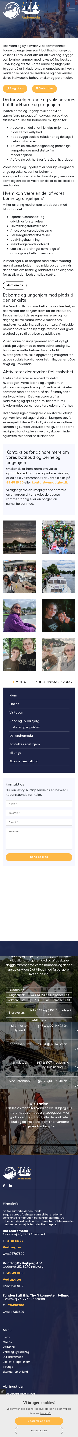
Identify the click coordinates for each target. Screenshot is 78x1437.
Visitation (16, 712)
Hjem (13, 695)
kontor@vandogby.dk (50, 482)
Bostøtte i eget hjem (24, 744)
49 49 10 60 (15, 482)
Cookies (3, 1391)
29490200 (16, 1305)
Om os (14, 704)
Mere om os (14, 285)
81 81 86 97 (15, 1241)
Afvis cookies (39, 1430)
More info (45, 1413)
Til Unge (15, 753)
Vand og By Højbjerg (24, 721)
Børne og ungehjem (26, 727)
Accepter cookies (39, 1421)
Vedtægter (12, 1247)
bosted (64, 306)
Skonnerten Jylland (23, 761)
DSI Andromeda (21, 735)
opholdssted (16, 473)
